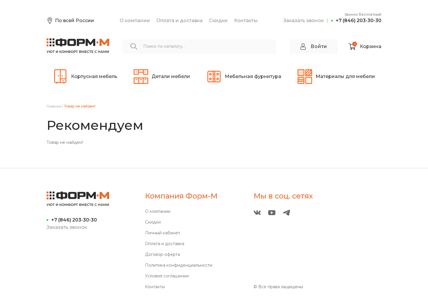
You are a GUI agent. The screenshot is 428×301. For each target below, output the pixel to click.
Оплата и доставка (179, 20)
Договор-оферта (162, 254)
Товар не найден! (79, 106)
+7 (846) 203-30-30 (358, 20)
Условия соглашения (167, 276)
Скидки (218, 20)
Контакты (246, 20)
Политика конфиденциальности (178, 265)
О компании (135, 20)
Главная (54, 106)
